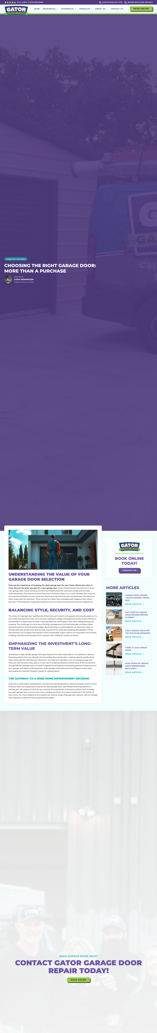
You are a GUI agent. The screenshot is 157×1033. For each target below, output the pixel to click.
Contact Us (117, 9)
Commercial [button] (67, 9)
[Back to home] (16, 9)
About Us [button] (100, 9)
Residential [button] (49, 9)
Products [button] (84, 9)
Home (37, 9)
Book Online (141, 9)
